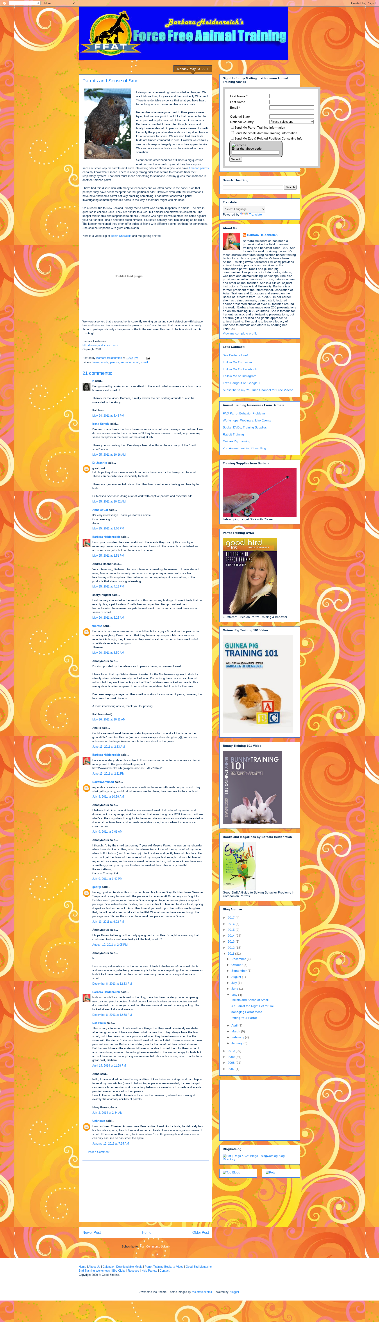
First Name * (238, 96)
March (236, 1031)
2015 (232, 929)
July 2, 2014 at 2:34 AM (107, 1112)
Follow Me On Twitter (237, 362)
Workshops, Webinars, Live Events (247, 420)
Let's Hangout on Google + (241, 383)
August (236, 977)
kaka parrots (100, 362)
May (234, 994)
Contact (165, 1270)
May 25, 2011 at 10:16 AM (109, 454)
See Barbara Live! (235, 355)
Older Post (200, 1232)
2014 (232, 935)
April (234, 1025)
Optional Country (242, 122)
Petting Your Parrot (244, 1017)
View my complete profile (240, 333)
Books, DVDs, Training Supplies (245, 427)
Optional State (240, 116)
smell (144, 362)
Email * (235, 107)
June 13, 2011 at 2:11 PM (108, 773)
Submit (235, 159)
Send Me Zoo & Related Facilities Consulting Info (268, 138)
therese (97, 626)
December (239, 959)
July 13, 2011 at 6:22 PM (108, 921)
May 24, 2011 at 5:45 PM (108, 415)
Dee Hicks (99, 1023)
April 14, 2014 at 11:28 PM (109, 1065)
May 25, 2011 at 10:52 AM (109, 501)
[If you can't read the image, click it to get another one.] (239, 145)
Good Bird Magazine (199, 1266)
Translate (255, 214)
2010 (232, 1051)
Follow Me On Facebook (240, 369)
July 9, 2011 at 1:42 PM (107, 878)
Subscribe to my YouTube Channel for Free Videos (258, 390)
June (235, 988)
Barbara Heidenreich (106, 536)
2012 (232, 947)
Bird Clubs (118, 1270)
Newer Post (91, 1232)
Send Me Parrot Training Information (259, 127)
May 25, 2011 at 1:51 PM (108, 555)
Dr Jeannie (99, 462)
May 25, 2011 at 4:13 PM (108, 586)
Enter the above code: (247, 148)
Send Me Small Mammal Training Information (265, 133)
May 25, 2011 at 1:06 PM (108, 528)
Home (146, 1232)
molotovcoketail (202, 1292)
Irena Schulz (100, 423)
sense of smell (130, 362)
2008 (232, 1062)
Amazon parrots (199, 168)
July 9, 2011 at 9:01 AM (107, 831)
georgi (96, 886)
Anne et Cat (100, 509)
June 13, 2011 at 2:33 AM (108, 746)
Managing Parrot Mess (246, 1012)
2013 (232, 941)
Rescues (133, 1270)
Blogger (234, 1292)
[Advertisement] (146, 1191)
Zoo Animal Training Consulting (244, 448)
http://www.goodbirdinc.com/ (100, 345)
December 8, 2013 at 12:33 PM (112, 983)
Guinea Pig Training (236, 441)
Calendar (108, 1266)
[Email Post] (148, 357)
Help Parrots (149, 1270)
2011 (231, 953)
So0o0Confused (103, 782)
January (237, 1043)
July (234, 982)
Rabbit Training (233, 434)
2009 (232, 1056)
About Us (94, 1266)
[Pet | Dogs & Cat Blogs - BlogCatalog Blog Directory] (260, 1159)
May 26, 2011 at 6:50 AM (108, 652)
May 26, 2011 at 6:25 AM (108, 617)
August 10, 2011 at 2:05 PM (110, 944)
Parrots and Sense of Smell (249, 1000)
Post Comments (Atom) (154, 1246)
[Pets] (270, 1172)
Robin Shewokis (121, 235)
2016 (232, 924)
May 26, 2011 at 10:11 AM (108, 719)
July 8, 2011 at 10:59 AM (108, 796)
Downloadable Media (129, 1266)
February (238, 1037)
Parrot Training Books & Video (164, 1266)
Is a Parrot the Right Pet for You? (253, 1006)
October (237, 964)
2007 (232, 1069)
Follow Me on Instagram (239, 376)
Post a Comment (98, 1152)
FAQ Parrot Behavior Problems (244, 413)
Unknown (98, 1120)
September (239, 970)
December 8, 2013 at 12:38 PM (112, 1014)
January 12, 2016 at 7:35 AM (110, 1143)
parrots (114, 362)
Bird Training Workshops (94, 1270)
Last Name (237, 102)
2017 (232, 917)
